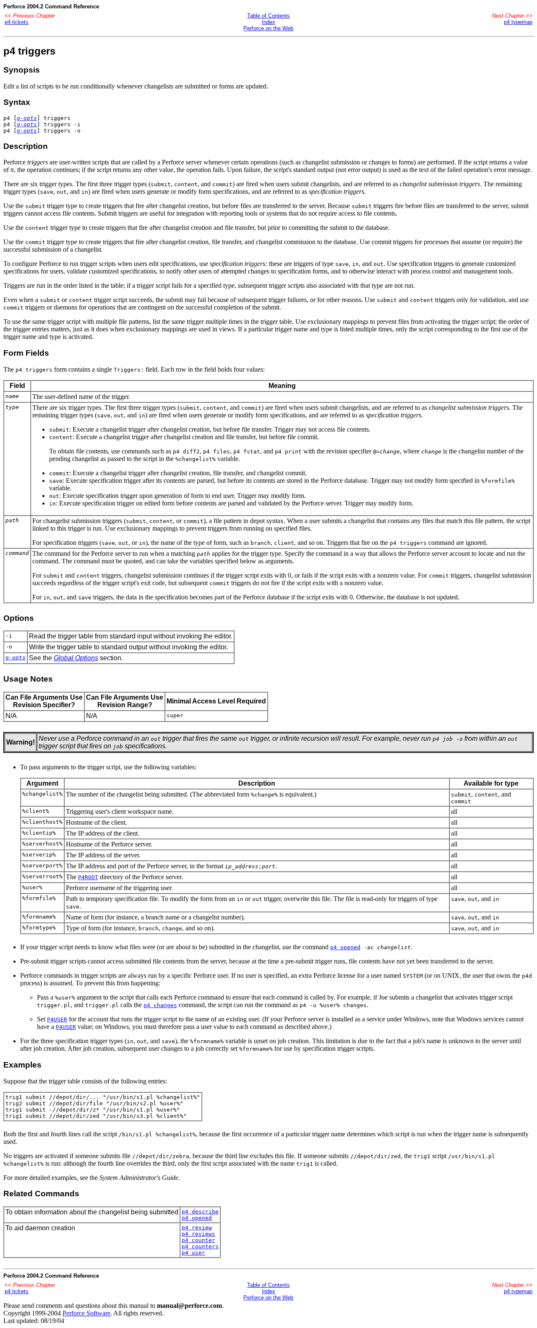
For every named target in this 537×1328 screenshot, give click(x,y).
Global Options (76, 657)
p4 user (193, 1253)
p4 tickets (17, 22)
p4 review (197, 1227)
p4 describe (200, 1211)
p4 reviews (198, 1234)
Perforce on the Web (268, 28)
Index (268, 22)
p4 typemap (518, 22)
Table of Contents (268, 16)
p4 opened (345, 947)
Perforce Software (86, 1313)
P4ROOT (88, 877)
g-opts (27, 118)
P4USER (57, 1019)
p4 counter (198, 1240)
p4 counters (200, 1246)
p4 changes (160, 1005)
